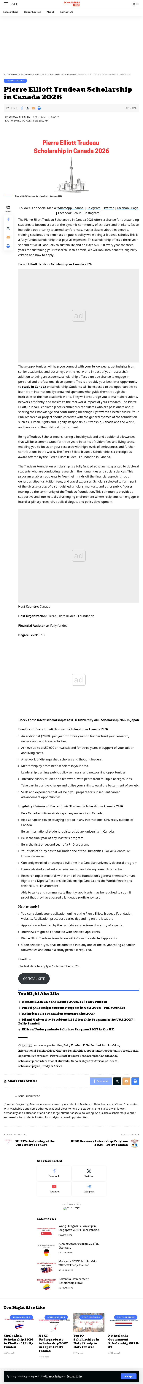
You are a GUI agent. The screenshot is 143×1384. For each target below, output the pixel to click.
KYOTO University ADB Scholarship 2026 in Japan (103, 720)
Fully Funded (73, 1045)
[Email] (33, 108)
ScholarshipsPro (20, 117)
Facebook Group (70, 213)
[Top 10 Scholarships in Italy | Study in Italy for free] (88, 1322)
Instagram (92, 213)
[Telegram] (89, 1189)
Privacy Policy (53, 1376)
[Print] (39, 108)
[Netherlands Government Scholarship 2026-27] (123, 1322)
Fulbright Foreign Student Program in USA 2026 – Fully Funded (73, 1008)
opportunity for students (121, 1051)
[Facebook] (54, 1173)
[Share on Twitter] (27, 108)
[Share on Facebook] (21, 108)
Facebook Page (127, 208)
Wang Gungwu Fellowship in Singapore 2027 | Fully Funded (78, 1228)
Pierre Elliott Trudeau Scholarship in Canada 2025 (83, 1056)
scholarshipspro (29, 1066)
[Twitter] (89, 1173)
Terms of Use (74, 1376)
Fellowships (65, 1235)
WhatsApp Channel (70, 208)
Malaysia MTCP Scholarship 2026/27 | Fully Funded (77, 1263)
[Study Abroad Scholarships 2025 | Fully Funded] (71, 4)
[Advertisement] (71, 43)
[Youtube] (54, 1189)
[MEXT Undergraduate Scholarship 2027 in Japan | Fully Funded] (54, 1322)
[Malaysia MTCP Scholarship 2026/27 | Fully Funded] (46, 1266)
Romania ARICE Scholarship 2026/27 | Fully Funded (64, 1002)
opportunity (94, 1051)
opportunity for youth (33, 1056)
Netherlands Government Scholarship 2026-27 (123, 1341)
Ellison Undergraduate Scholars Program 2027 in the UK (68, 1029)
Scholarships (15, 81)
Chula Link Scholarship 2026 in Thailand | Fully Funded (19, 1341)
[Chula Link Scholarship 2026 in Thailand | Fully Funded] (19, 1322)
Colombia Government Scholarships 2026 (73, 1281)
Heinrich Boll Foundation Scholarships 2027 (58, 1014)
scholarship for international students (44, 1061)
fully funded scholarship (38, 240)
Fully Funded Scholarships (101, 1045)
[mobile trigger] (7, 3)
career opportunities (48, 1045)
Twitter (109, 208)
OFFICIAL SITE (34, 978)
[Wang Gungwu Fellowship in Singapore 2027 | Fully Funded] (46, 1231)
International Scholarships (36, 1051)
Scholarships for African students (94, 1061)
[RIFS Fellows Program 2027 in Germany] (46, 1249)
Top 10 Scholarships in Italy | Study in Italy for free (86, 1341)
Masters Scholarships (70, 1051)
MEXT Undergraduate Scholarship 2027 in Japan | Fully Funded (53, 1343)
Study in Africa (52, 1066)
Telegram (94, 208)
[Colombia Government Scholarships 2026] (46, 1284)
